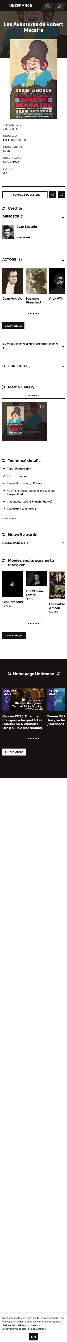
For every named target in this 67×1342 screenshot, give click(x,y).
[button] (41, 407)
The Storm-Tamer (35, 593)
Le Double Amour (57, 606)
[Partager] (52, 194)
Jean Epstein (11, 128)
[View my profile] (59, 6)
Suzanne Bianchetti (34, 300)
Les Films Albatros (14, 139)
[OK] (33, 1336)
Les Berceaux (12, 602)
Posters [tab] (33, 395)
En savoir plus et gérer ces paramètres (24, 1328)
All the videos (14, 752)
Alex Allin (56, 299)
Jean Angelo (12, 299)
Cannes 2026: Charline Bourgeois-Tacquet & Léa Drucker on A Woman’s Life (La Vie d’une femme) (22, 722)
